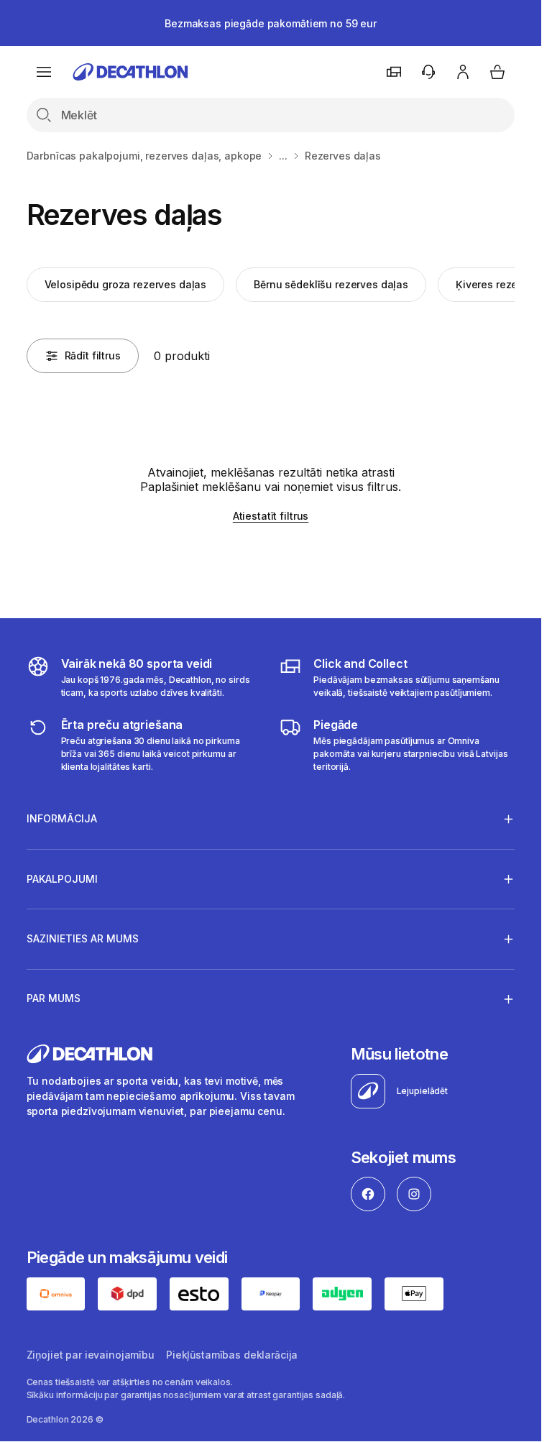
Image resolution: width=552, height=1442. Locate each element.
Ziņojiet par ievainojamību (91, 1355)
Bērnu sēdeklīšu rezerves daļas (331, 284)
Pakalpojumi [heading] (62, 879)
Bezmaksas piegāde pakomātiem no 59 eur (271, 23)
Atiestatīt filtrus (270, 516)
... (283, 156)
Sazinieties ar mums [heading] (83, 938)
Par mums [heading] (53, 998)
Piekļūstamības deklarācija (232, 1355)
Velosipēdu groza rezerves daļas (126, 284)
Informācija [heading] (62, 818)
